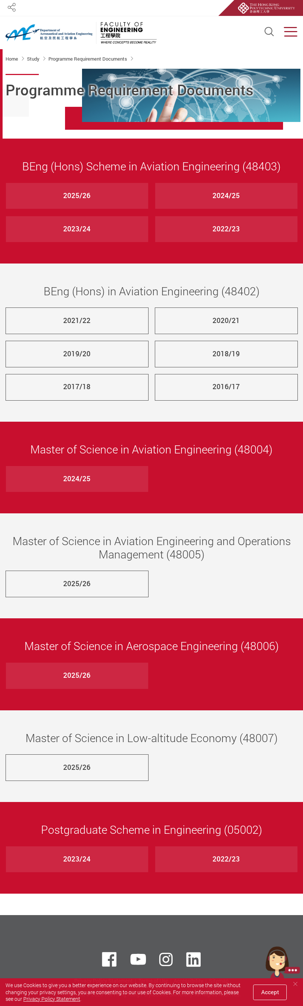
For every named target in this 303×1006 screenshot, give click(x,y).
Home (12, 58)
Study (34, 58)
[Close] (295, 984)
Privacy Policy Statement (51, 998)
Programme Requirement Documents (88, 58)
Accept (270, 992)
